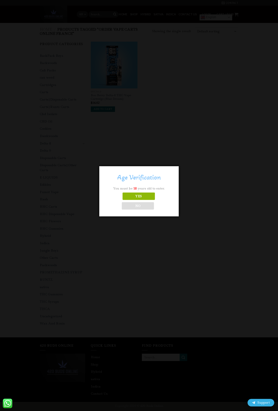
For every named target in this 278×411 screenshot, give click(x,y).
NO (138, 206)
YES (138, 196)
